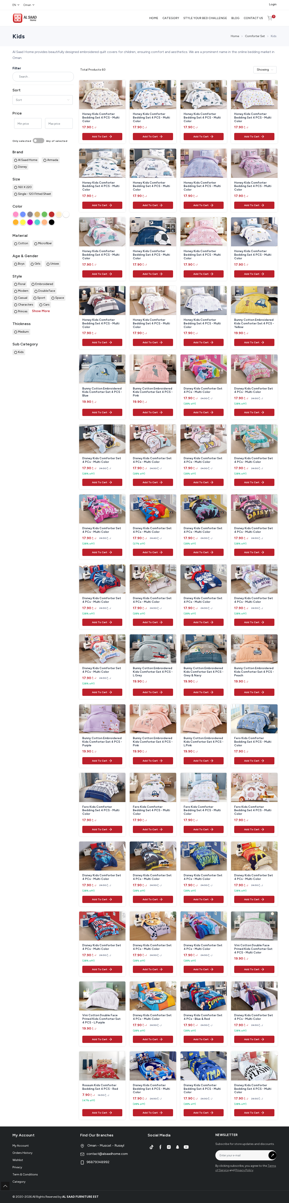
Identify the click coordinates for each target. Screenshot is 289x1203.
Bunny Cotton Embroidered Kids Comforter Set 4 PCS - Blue (102, 392)
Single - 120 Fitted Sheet (34, 194)
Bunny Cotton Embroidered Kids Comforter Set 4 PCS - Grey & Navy (203, 672)
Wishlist (17, 1160)
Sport (41, 298)
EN (14, 5)
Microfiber (45, 243)
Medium (23, 332)
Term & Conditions (25, 1174)
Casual (22, 298)
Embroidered (44, 284)
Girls (37, 263)
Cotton (23, 243)
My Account (20, 1145)
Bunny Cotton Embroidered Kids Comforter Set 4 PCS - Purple (102, 742)
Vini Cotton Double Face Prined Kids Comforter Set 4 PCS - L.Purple (101, 1019)
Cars (46, 304)
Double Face (46, 291)
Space (59, 298)
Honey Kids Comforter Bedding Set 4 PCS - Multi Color (101, 117)
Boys (21, 263)
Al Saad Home (27, 160)
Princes (23, 311)
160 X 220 (25, 187)
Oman (27, 5)
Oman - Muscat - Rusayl (105, 1145)
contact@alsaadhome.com (107, 1154)
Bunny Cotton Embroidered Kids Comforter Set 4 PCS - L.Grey (153, 672)
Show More (41, 311)
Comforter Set (255, 36)
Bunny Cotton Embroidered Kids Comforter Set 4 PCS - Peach (254, 672)
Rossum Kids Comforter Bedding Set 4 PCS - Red (100, 1087)
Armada (52, 160)
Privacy (17, 1167)
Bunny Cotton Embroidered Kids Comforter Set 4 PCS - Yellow (254, 323)
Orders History (22, 1153)
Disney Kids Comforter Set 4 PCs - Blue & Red (203, 1017)
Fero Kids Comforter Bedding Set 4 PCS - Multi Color (252, 742)
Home (235, 36)
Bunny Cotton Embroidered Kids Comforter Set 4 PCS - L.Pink (203, 742)
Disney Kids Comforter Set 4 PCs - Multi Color (203, 390)
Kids (21, 352)
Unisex (54, 263)
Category (18, 1181)
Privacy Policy (244, 1170)
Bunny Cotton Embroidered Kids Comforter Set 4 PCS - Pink (153, 392)
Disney (22, 167)
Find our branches (97, 1135)
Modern (23, 291)
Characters (25, 304)
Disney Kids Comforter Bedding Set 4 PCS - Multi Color (151, 1089)
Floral (21, 284)
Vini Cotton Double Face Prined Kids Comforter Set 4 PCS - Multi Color (253, 949)
